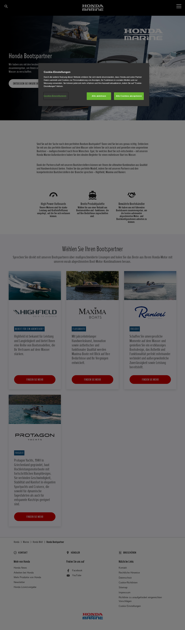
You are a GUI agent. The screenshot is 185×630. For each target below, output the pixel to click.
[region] (93, 84)
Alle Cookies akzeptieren (129, 96)
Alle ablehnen (99, 96)
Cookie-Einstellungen (55, 96)
